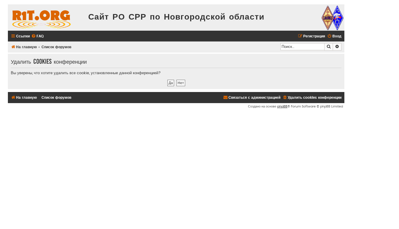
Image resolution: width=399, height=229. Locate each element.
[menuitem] (37, 36)
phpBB (282, 106)
